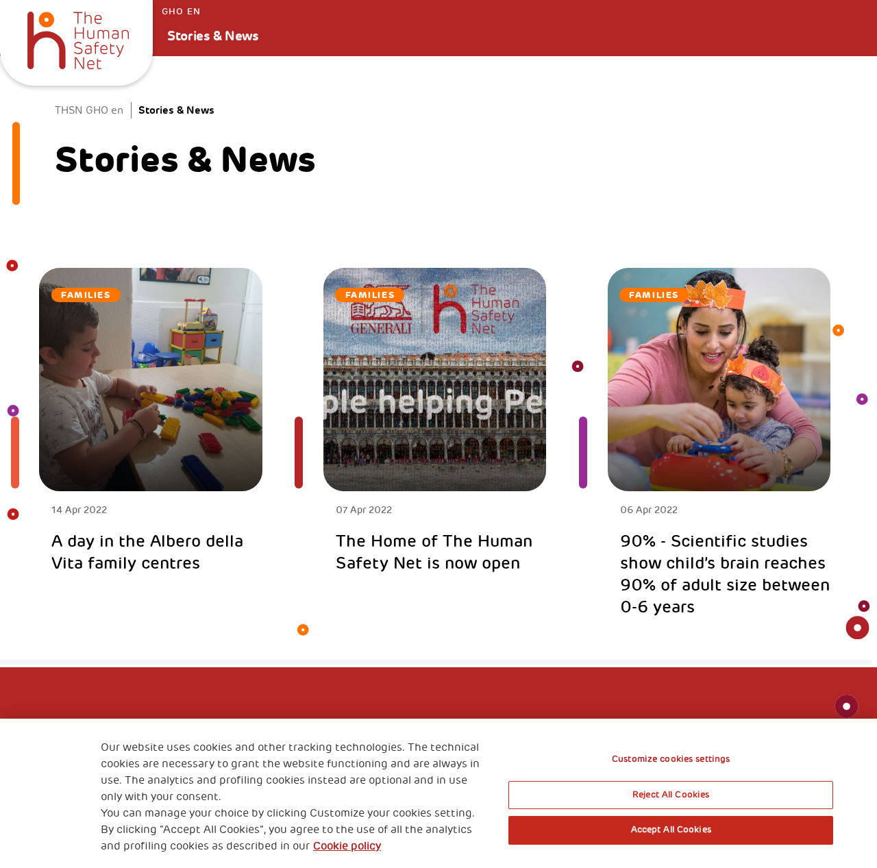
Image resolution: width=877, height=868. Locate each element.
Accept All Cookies (671, 829)
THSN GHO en (89, 110)
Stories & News (212, 36)
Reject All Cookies (670, 794)
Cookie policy (347, 846)
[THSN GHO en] (78, 38)
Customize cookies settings (671, 759)
